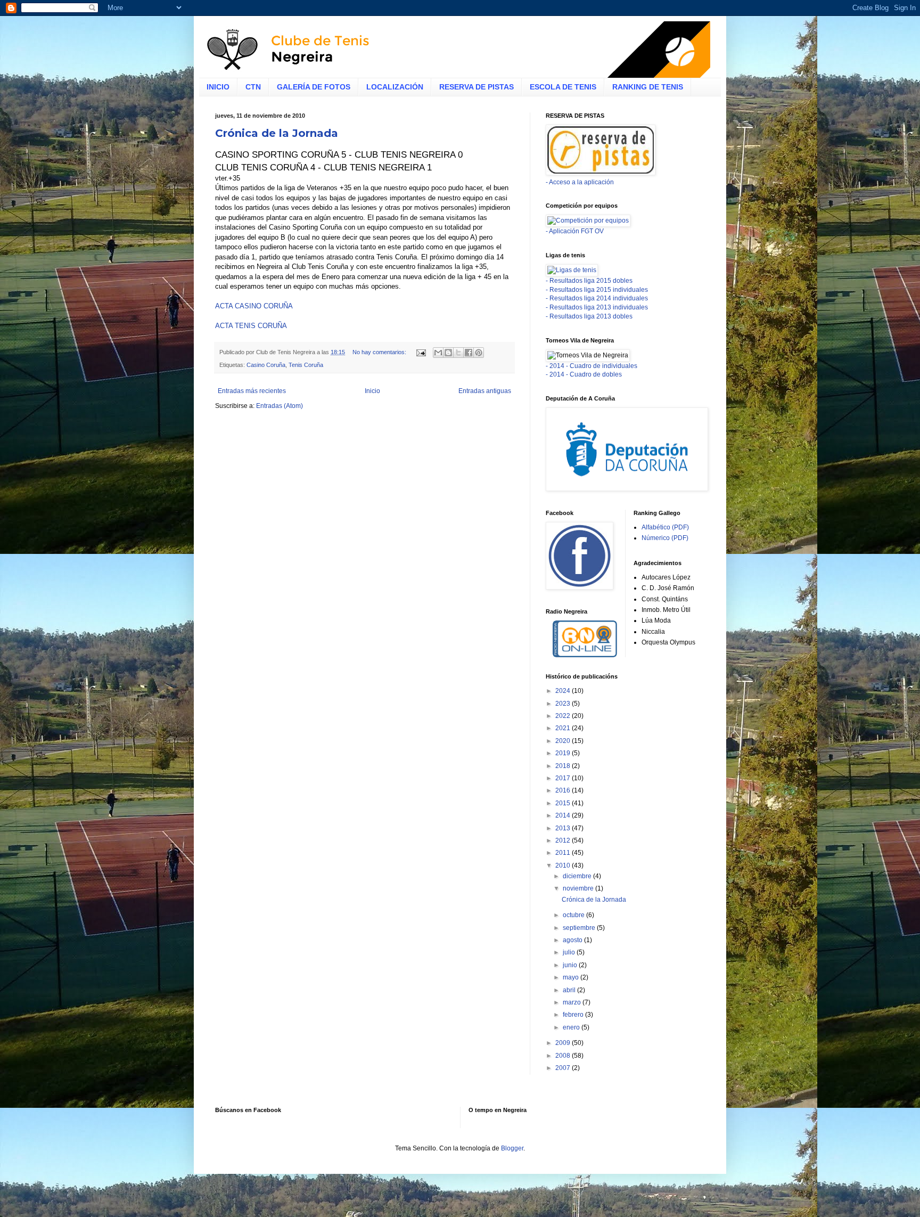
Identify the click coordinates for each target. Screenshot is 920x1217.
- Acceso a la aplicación (580, 182)
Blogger (512, 1148)
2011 (563, 852)
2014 (563, 815)
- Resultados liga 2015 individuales (597, 289)
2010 (563, 865)
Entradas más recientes (252, 391)
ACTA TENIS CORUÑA (251, 326)
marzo (572, 1002)
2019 (563, 753)
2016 (563, 790)
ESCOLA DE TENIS (563, 87)
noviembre (579, 888)
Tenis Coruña (306, 365)
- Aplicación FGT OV (575, 231)
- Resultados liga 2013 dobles (589, 316)
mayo (571, 977)
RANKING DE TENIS (647, 87)
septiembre (580, 928)
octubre (574, 915)
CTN (253, 87)
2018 (563, 766)
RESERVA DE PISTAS (476, 87)
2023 (563, 703)
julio (570, 952)
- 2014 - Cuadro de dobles (584, 374)
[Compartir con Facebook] (468, 352)
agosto (573, 940)
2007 (563, 1068)
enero (572, 1027)
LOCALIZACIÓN (394, 87)
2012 (563, 840)
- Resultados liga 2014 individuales (597, 298)
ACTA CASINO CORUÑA (254, 306)
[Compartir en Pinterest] (478, 352)
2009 (563, 1043)
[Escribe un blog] (448, 352)
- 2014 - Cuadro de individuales (591, 366)
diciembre (578, 876)
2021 (563, 728)
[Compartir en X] (458, 352)
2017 (563, 778)
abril (570, 990)
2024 (563, 691)
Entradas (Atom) (279, 406)
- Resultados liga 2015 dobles (589, 280)
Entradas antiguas (484, 391)
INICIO (218, 87)
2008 (563, 1055)
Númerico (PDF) (665, 538)
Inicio (372, 391)
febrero (574, 1014)
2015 (563, 803)
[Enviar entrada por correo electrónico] (421, 352)
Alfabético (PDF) (665, 527)
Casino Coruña (266, 365)
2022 (563, 716)
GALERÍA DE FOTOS (313, 87)
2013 (563, 828)
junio (571, 965)
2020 (563, 741)
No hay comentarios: (380, 352)
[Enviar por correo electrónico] (438, 352)
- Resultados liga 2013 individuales (597, 307)
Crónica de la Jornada (276, 133)
